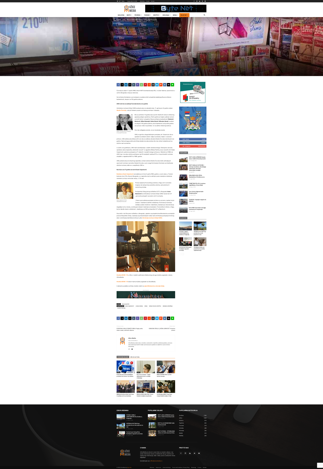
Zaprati (203, 142)
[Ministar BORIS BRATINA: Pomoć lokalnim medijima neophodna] (146, 386)
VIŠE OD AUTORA (134, 357)
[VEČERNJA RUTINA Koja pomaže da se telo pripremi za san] (200, 226)
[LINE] (172, 84)
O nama (147, 1)
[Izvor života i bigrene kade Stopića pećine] (183, 194)
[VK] (164, 84)
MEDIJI (146, 306)
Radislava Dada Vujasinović (125, 174)
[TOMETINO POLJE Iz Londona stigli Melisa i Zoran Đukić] (183, 186)
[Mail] (202, 1)
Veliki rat (184, 15)
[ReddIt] (149, 84)
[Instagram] (197, 1)
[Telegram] (157, 84)
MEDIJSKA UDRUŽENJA (167, 306)
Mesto (129, 15)
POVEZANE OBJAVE (123, 357)
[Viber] (137, 84)
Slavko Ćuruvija (121, 110)
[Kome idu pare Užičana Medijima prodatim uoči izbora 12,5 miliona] (126, 367)
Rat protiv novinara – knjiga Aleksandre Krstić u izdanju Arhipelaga (143, 376)
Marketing (142, 1)
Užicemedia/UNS (125, 304)
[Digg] (168, 84)
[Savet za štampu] (192, 92)
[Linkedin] (199, 1)
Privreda (137, 15)
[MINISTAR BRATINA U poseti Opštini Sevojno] (166, 367)
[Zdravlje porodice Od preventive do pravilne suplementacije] (200, 241)
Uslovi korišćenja (167, 467)
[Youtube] (205, 1)
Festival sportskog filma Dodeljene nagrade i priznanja (185, 249)
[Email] (130, 84)
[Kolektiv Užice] (146, 294)
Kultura (118, 392)
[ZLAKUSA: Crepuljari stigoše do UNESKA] (183, 202)
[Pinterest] (145, 84)
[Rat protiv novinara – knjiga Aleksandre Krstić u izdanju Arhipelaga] (146, 367)
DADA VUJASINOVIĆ (129, 306)
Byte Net (129, 467)
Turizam (146, 15)
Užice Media (122, 70)
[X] (122, 84)
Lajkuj (203, 139)
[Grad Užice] (192, 120)
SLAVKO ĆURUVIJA (121, 308)
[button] (204, 15)
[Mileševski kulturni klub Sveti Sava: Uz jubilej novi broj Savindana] (126, 386)
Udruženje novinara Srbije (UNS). (152, 218)
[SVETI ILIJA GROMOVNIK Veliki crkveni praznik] (152, 425)
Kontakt (152, 1)
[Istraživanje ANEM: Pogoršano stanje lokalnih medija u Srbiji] (166, 386)
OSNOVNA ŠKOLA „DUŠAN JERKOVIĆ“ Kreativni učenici (162, 329)
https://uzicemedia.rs (133, 340)
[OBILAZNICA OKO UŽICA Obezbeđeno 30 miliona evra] (183, 177)
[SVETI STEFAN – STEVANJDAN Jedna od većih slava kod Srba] (152, 433)
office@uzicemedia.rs (156, 461)
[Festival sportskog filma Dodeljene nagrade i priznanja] (185, 241)
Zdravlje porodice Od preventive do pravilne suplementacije (199, 249)
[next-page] (120, 399)
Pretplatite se (201, 146)
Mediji (175, 15)
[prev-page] (118, 399)
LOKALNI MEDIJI (139, 306)
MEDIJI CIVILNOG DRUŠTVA (155, 306)
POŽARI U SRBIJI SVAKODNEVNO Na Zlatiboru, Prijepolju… (184, 233)
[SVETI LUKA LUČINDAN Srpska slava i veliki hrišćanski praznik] (183, 159)
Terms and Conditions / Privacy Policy (181, 467)
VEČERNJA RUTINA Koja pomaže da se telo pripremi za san (200, 233)
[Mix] (161, 84)
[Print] (153, 84)
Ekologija (166, 15)
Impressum (158, 467)
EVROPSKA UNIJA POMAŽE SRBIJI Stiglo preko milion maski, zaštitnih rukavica (130, 329)
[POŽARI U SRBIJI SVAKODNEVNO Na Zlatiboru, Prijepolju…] (185, 226)
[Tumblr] (133, 84)
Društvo (156, 15)
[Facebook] (194, 1)
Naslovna (121, 15)
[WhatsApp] (141, 84)
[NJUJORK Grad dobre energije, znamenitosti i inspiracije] (183, 210)
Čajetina (181, 245)
